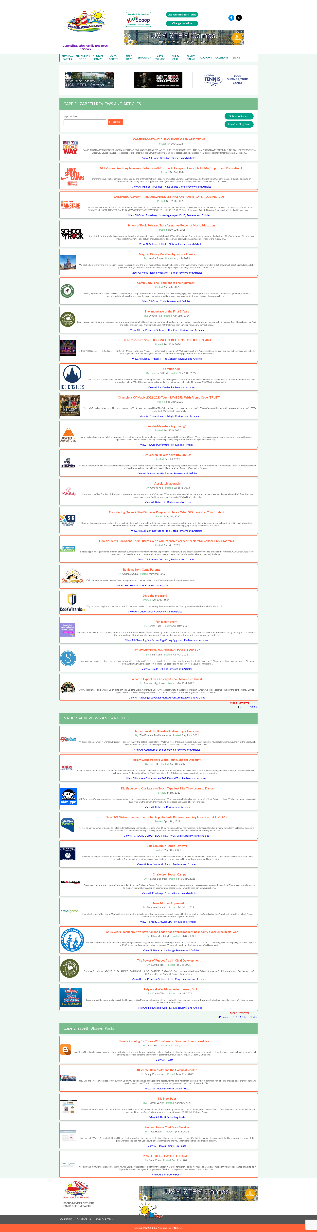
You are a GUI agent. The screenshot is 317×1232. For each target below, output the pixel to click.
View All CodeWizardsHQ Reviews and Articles (155, 611)
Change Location (182, 23)
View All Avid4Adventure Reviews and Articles (167, 445)
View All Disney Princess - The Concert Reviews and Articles (167, 358)
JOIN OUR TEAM (105, 1219)
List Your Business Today (182, 14)
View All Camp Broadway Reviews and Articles (169, 158)
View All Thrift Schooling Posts (167, 1117)
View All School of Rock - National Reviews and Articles (171, 244)
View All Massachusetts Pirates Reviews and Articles (167, 473)
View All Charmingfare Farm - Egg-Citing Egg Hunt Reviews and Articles (166, 640)
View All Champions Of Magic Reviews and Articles (169, 416)
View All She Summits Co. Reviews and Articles (142, 585)
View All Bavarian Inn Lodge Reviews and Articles (171, 950)
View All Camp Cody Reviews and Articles (166, 301)
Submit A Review (239, 116)
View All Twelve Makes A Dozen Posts (167, 1088)
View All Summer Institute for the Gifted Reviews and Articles (166, 531)
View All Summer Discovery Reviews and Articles (166, 559)
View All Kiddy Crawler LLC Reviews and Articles (168, 921)
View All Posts (164, 1060)
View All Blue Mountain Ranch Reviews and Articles (167, 864)
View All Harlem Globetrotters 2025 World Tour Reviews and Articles (166, 778)
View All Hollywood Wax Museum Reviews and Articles (170, 1008)
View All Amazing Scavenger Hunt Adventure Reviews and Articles (167, 697)
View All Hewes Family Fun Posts (167, 1146)
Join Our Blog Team (239, 124)
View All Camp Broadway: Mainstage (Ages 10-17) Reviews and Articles (169, 215)
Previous (224, 1017)
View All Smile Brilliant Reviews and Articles (167, 669)
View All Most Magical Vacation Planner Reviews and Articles (166, 272)
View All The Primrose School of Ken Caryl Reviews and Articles (167, 330)
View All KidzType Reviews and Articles (167, 807)
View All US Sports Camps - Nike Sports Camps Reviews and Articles (171, 186)
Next (252, 707)
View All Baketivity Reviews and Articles (168, 502)
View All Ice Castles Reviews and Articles (171, 387)
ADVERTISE (65, 1219)
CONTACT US (84, 1219)
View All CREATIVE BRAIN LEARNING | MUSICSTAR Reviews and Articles (166, 835)
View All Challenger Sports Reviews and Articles (169, 893)
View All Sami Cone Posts (167, 1174)
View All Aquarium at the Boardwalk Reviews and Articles (167, 749)
